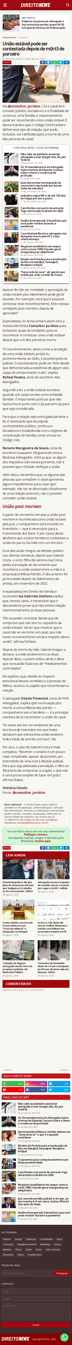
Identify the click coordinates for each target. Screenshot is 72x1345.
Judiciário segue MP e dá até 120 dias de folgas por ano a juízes (43, 197)
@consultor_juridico (24, 106)
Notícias (23, 37)
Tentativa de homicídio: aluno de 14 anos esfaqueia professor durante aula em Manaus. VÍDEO (53, 968)
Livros (39, 1249)
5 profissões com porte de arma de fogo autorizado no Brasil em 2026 (42, 209)
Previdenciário (35, 1254)
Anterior (8, 1070)
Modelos (7, 1249)
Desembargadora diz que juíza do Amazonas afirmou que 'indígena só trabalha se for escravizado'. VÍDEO (18, 887)
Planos (20, 1254)
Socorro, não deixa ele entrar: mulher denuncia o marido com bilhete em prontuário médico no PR (52, 927)
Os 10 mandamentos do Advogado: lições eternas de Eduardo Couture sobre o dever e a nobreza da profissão (42, 171)
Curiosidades (46, 1239)
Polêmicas (31, 1239)
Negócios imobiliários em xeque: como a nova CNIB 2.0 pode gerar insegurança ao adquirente (41, 249)
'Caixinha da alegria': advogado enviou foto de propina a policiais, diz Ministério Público (17, 968)
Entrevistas (8, 1254)
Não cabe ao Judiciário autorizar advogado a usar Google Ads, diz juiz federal (43, 157)
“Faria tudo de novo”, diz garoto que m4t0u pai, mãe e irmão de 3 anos (43, 273)
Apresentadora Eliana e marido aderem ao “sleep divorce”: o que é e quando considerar (44, 1134)
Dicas (59, 1239)
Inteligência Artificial (26, 1244)
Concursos (8, 1244)
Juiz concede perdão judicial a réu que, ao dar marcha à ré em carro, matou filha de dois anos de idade (43, 1201)
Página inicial (9, 37)
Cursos (57, 1244)
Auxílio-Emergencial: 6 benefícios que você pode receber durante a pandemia (43, 223)
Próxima (64, 1070)
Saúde (29, 1249)
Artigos (18, 1239)
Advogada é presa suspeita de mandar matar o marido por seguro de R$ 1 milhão (53, 885)
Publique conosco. (36, 834)
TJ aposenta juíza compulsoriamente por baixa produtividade (43, 1161)
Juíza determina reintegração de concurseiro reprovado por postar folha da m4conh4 (41, 185)
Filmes (19, 1249)
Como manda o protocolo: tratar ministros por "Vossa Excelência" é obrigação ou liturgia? (18, 927)
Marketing (45, 1244)
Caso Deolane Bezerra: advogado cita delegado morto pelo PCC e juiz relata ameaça (44, 236)
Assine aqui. (43, 841)
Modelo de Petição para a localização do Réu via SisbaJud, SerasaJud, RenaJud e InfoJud (43, 262)
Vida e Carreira (53, 1249)
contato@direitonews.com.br (32, 822)
